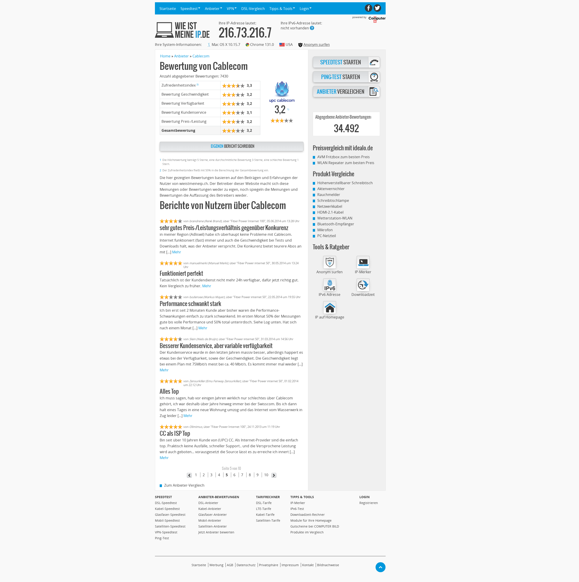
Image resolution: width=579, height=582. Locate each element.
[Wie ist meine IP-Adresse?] (182, 30)
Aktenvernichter (331, 188)
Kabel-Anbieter (209, 509)
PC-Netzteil (326, 235)
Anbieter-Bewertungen (218, 497)
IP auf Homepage (329, 317)
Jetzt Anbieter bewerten (216, 532)
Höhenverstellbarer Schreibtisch (345, 182)
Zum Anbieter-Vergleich (184, 485)
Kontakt (308, 565)
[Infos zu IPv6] (312, 28)
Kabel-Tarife (265, 514)
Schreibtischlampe (333, 200)
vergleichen (340, 91)
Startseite (167, 8)
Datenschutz (246, 565)
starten (340, 62)
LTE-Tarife (263, 509)
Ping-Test (162, 538)
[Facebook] (368, 8)
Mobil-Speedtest (167, 520)
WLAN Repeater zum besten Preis (345, 162)
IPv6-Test (297, 509)
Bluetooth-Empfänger (335, 223)
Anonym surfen (317, 44)
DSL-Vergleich (253, 8)
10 (266, 474)
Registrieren (368, 503)
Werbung (216, 565)
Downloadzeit (363, 294)
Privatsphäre (268, 565)
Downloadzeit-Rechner (307, 514)
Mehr (176, 252)
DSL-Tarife (264, 503)
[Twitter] (377, 8)
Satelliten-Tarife (268, 520)
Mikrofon (325, 229)
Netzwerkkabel (329, 206)
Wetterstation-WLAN (334, 218)
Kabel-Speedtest (167, 509)
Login (364, 497)
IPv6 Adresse (329, 294)
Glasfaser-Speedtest (170, 514)
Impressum (290, 565)
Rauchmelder (328, 194)
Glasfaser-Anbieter (212, 514)
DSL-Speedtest (166, 503)
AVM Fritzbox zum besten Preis (343, 156)
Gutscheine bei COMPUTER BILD (314, 526)
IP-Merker (363, 271)
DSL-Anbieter (208, 503)
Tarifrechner (268, 497)
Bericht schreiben (232, 146)
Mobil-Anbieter (209, 520)
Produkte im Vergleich (307, 532)
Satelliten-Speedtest (170, 526)
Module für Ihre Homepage (311, 520)
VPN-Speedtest (166, 532)
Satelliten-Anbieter (212, 526)
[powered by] (377, 20)
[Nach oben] (380, 567)
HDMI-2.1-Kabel (330, 212)
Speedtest (163, 497)
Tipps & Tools (302, 497)
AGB (230, 565)
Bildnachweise (328, 565)
